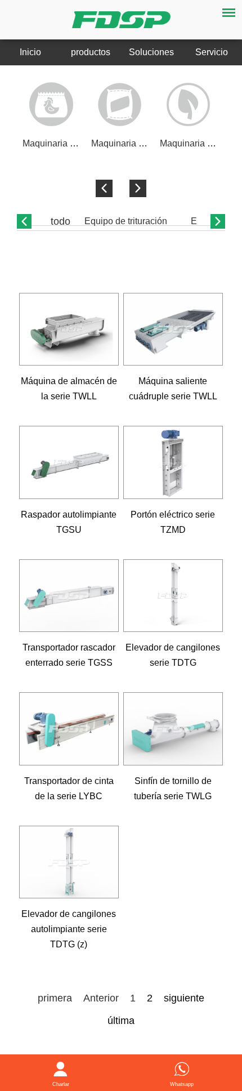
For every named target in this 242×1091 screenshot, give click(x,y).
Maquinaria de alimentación (78, 143)
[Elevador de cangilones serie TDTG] (173, 596)
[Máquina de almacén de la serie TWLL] (69, 329)
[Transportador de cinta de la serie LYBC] (69, 728)
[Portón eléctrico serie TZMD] (173, 462)
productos (90, 52)
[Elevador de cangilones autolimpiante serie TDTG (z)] (69, 862)
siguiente (184, 998)
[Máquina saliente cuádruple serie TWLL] (173, 329)
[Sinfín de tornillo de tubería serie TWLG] (173, 728)
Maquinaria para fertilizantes (147, 143)
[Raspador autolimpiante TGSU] (69, 462)
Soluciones (151, 52)
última (121, 1020)
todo (60, 221)
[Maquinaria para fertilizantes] (120, 104)
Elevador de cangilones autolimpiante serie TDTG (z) (68, 929)
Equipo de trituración (125, 221)
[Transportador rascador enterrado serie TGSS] (69, 596)
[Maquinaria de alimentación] (51, 104)
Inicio (30, 52)
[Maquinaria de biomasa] (188, 104)
